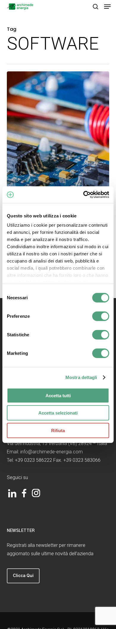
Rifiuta (58, 430)
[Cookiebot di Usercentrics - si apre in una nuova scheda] (83, 195)
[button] (107, 7)
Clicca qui (23, 576)
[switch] (100, 316)
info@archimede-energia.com (51, 452)
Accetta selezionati (58, 412)
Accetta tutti (58, 395)
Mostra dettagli (81, 377)
